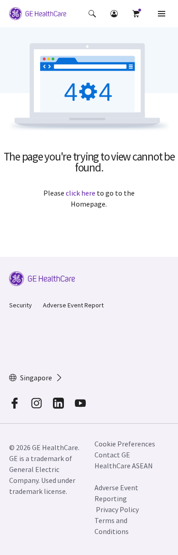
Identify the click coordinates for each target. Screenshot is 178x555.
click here (80, 192)
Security (20, 305)
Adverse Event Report (73, 305)
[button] (92, 13)
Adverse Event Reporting (116, 493)
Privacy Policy (117, 509)
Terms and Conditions (111, 526)
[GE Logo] (37, 15)
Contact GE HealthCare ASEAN (123, 460)
